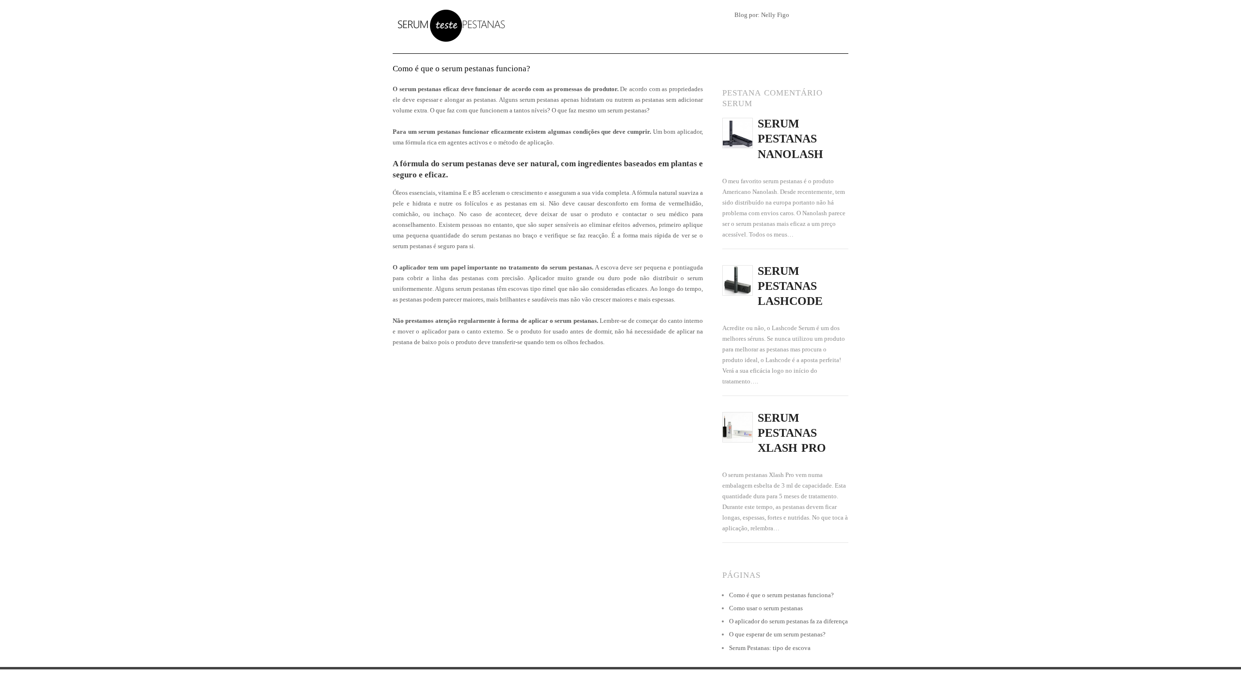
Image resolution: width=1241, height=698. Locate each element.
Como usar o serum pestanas (766, 608)
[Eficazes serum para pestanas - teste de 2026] (450, 24)
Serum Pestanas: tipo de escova (770, 647)
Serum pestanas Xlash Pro (792, 433)
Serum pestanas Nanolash (790, 138)
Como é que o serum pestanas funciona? (781, 595)
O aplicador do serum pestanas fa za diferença (788, 621)
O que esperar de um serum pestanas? (777, 634)
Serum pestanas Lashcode (790, 286)
